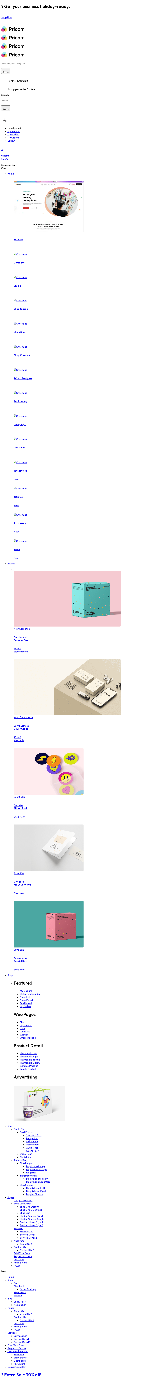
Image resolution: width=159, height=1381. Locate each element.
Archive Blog (20, 1160)
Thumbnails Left (28, 1053)
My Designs (26, 990)
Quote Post (32, 1150)
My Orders (13, 137)
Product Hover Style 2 (31, 1225)
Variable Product (29, 1065)
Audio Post (32, 1147)
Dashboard (26, 1003)
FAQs (17, 1265)
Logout (11, 140)
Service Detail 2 (28, 1237)
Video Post (32, 1141)
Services (18, 1228)
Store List (25, 997)
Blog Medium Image (36, 1169)
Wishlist (24, 1034)
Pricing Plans (20, 1262)
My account (26, 1025)
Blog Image (26, 1163)
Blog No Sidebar (34, 1194)
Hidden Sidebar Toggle (32, 1219)
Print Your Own (22, 1253)
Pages (10, 1197)
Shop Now (19, 816)
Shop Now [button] (6, 17)
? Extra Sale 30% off (21, 1374)
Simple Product (28, 1068)
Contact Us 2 (27, 1250)
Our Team (19, 1259)
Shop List (25, 1212)
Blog (9, 1125)
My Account (13, 131)
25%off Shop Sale (19, 739)
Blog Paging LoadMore (38, 1181)
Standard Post (33, 1135)
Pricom (11, 563)
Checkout (25, 1031)
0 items (5, 157)
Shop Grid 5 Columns (31, 1209)
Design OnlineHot (23, 1200)
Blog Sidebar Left (35, 1188)
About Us (19, 1240)
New (16, 479)
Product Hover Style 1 (31, 1222)
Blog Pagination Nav (37, 1178)
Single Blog (19, 1129)
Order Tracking (28, 1037)
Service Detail (27, 1234)
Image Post (32, 1138)
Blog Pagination (28, 1175)
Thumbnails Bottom (30, 1059)
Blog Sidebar (27, 1184)
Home (10, 173)
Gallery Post (32, 1144)
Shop (10, 975)
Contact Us (20, 1247)
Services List (26, 1231)
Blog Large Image (35, 1166)
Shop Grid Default (29, 1206)
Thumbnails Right (29, 1056)
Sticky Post (26, 1153)
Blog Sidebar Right (36, 1191)
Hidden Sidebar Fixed (31, 1215)
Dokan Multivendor (30, 993)
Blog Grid (31, 1172)
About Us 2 (26, 1243)
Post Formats (27, 1132)
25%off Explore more (21, 650)
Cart (22, 1028)
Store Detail (26, 1000)
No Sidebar (26, 1156)
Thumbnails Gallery (30, 1062)
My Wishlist (13, 134)
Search (5, 72)
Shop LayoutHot (22, 1203)
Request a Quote (23, 1256)
